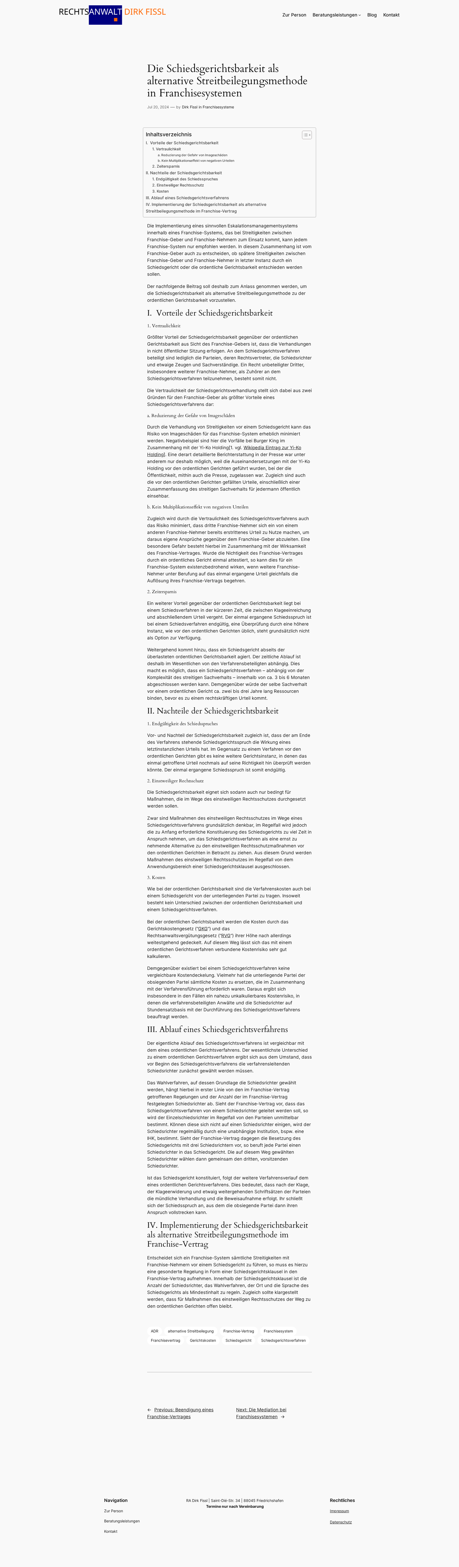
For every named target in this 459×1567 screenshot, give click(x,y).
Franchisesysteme (218, 107)
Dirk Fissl (189, 107)
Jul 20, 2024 (158, 107)
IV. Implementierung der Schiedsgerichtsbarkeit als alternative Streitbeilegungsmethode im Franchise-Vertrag (206, 207)
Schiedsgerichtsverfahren (283, 1340)
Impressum (339, 1511)
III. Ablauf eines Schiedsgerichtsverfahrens (187, 197)
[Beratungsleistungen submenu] (359, 15)
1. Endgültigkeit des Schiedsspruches (185, 179)
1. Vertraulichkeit (166, 149)
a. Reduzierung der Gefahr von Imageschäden (192, 155)
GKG (203, 928)
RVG (226, 935)
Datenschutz (341, 1522)
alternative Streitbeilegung (191, 1331)
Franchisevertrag (165, 1340)
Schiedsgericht (239, 1340)
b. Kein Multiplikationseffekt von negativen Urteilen (196, 161)
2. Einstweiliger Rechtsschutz (178, 185)
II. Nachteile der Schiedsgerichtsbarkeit (184, 172)
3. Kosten (160, 191)
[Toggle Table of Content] (304, 134)
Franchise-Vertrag (238, 1331)
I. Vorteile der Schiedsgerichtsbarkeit (182, 142)
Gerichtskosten (203, 1340)
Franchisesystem (278, 1331)
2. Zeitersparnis (166, 166)
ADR (154, 1331)
